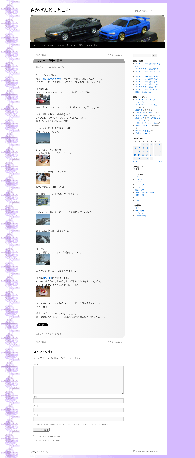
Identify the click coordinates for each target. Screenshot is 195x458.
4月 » (160, 161)
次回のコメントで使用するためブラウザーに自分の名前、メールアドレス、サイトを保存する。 (73, 424)
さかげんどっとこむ (50, 10)
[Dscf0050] (43, 205)
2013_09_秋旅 (62, 45)
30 (147, 158)
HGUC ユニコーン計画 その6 (146, 76)
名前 (35, 396)
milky (145, 133)
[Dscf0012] (43, 103)
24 (151, 155)
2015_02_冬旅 (91, 45)
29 (143, 158)
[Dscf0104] (43, 296)
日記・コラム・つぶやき (144, 192)
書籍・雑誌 (139, 195)
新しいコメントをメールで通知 (48, 436)
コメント (36, 364)
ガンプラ (138, 179)
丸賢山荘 (47, 277)
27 (135, 158)
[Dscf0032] (43, 164)
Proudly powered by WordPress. (147, 451)
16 (147, 151)
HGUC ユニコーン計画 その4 (146, 81)
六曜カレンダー (141, 123)
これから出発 (39, 55)
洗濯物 (138, 130)
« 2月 (135, 161)
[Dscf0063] (43, 263)
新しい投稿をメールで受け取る (48, 440)
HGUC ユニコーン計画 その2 (146, 87)
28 (139, 158)
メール (35, 406)
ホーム (36, 45)
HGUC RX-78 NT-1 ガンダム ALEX (148, 99)
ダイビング (139, 184)
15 (143, 151)
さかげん (60, 67)
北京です (138, 110)
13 (135, 151)
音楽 (137, 200)
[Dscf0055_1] (43, 223)
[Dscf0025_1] (43, 142)
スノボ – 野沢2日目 (116, 55)
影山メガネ (139, 118)
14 (139, 151)
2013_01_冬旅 (48, 45)
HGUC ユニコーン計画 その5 (146, 79)
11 (156, 148)
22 (143, 155)
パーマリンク (56, 334)
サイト (35, 415)
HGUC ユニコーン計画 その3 (146, 84)
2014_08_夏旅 (77, 45)
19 (160, 151)
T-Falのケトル (140, 112)
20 (135, 155)
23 (147, 155)
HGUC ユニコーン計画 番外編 (146, 69)
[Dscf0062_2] (43, 242)
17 (151, 151)
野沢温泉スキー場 (52, 78)
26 (160, 155)
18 (156, 151)
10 (151, 148)
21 (139, 155)
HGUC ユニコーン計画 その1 (146, 89)
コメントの (141, 213)
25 (156, 155)
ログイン (138, 208)
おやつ (138, 177)
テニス (138, 187)
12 (160, 148)
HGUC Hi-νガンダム (143, 92)
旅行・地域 (139, 190)
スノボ (48, 334)
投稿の (139, 210)
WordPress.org (140, 215)
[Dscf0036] (43, 183)
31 (151, 158)
